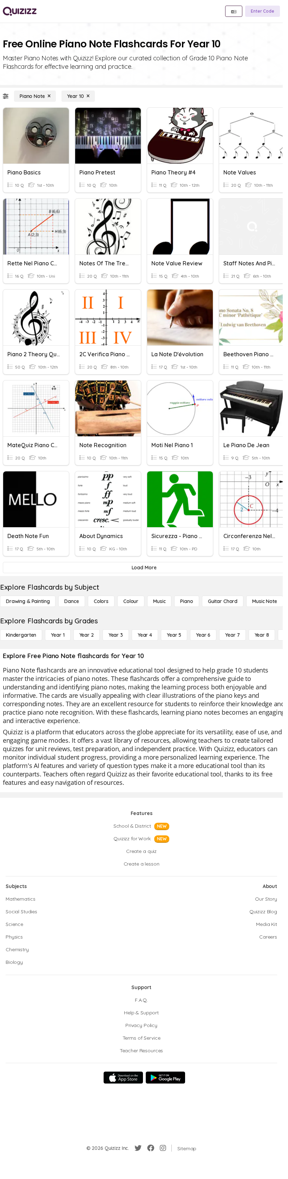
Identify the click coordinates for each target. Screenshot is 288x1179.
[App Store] (123, 1078)
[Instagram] (163, 1148)
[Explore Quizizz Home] (20, 11)
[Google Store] (165, 1078)
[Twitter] (138, 1148)
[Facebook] (150, 1148)
